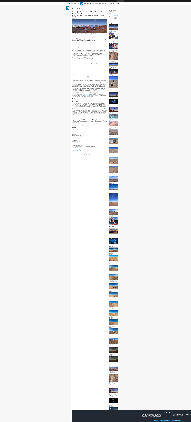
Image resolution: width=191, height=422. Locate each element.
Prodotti (108, 3)
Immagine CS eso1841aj (112, 353)
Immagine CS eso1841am (112, 382)
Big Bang (83, 44)
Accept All (155, 420)
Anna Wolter (89, 125)
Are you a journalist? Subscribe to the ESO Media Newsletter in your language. (90, 154)
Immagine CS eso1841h (112, 97)
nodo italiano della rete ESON (80, 125)
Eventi (100, 3)
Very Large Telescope (100, 63)
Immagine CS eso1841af (112, 316)
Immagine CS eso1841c (112, 49)
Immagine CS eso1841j (112, 112)
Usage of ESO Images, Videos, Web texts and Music (89, 153)
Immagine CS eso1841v (112, 225)
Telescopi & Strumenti (90, 3)
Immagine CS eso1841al (112, 371)
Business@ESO (112, 3)
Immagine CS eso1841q (112, 173)
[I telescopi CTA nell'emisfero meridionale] (89, 26)
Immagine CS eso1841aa (112, 271)
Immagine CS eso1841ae (112, 307)
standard (81, 87)
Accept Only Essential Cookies (164, 420)
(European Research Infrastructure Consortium (87, 95)
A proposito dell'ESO (70, 3)
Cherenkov (96, 81)
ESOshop (85, 3)
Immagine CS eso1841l (112, 126)
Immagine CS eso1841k (112, 119)
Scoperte (96, 3)
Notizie (82, 3)
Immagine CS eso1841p (112, 164)
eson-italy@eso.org (77, 149)
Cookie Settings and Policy (176, 420)
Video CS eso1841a (111, 393)
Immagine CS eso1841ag (112, 325)
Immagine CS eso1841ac (112, 289)
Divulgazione (104, 3)
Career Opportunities (119, 3)
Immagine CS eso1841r (112, 182)
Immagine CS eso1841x (112, 244)
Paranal (81, 64)
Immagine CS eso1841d (112, 60)
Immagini (75, 3)
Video (79, 3)
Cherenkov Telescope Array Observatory (97, 46)
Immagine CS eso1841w (112, 234)
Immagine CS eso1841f (112, 74)
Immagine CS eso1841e (112, 66)
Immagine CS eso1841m (112, 135)
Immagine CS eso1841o (112, 154)
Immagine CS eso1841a (112, 30)
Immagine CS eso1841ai (112, 344)
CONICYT (77, 54)
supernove (73, 44)
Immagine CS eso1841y (112, 252)
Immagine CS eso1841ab (112, 280)
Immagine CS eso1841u (112, 215)
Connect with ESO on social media (77, 150)
